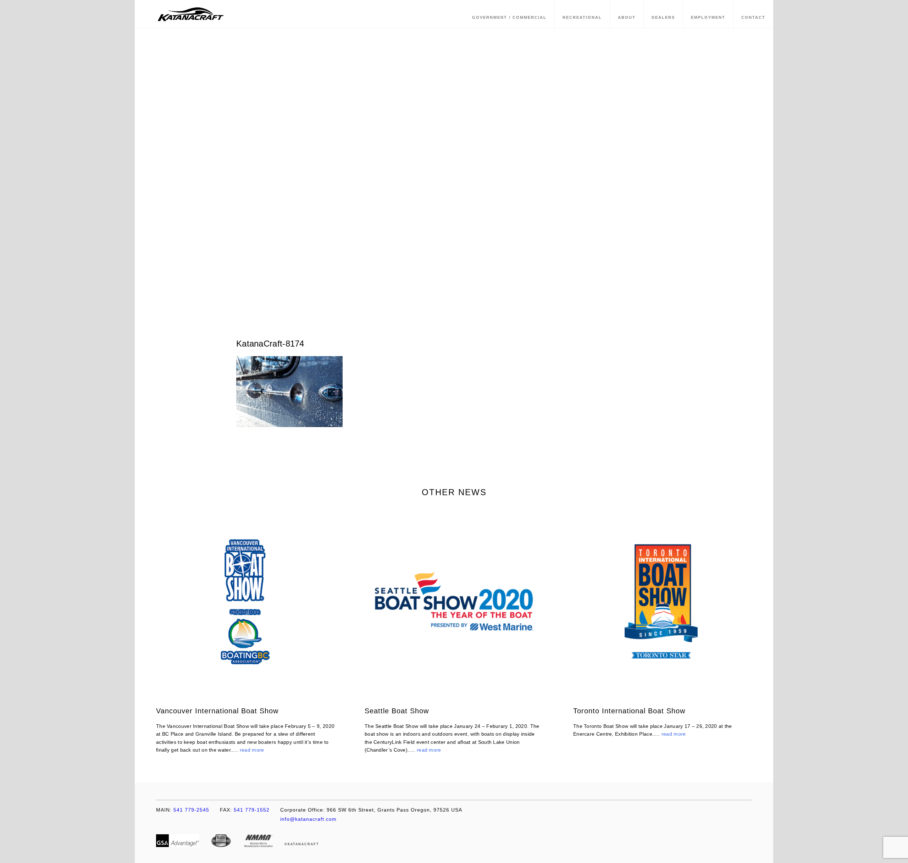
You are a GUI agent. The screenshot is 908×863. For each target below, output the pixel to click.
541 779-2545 (182, 810)
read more (252, 750)
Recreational (582, 17)
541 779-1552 (245, 810)
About (627, 17)
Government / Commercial (509, 17)
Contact (753, 17)
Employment (708, 17)
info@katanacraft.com (308, 819)
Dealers (663, 17)
